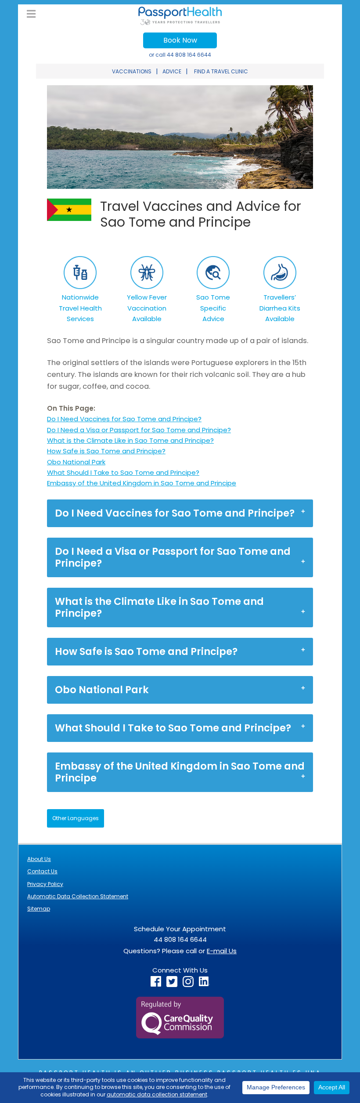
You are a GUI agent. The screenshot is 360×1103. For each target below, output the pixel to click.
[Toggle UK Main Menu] (31, 14)
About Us (39, 859)
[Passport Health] (180, 22)
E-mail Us (222, 950)
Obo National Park (76, 462)
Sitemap (38, 908)
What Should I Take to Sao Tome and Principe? (123, 472)
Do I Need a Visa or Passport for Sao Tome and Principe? (139, 429)
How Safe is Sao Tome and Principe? (106, 451)
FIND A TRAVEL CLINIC (221, 71)
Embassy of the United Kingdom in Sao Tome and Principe (141, 483)
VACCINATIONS (131, 71)
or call (180, 54)
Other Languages (75, 818)
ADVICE (171, 71)
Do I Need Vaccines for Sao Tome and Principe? (124, 418)
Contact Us (42, 871)
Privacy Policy (45, 884)
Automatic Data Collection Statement (77, 896)
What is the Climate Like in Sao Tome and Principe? (130, 440)
